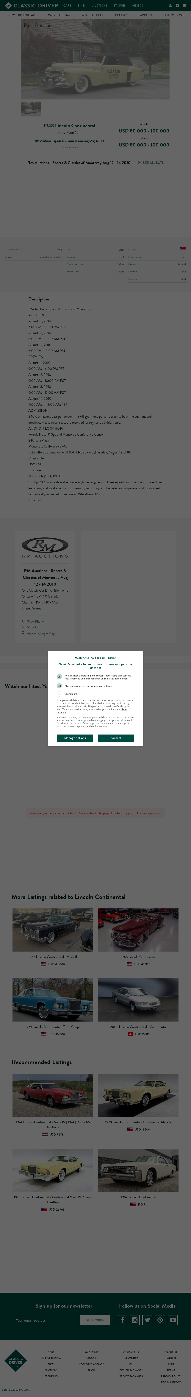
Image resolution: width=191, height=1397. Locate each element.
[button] (95, 694)
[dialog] (95, 698)
